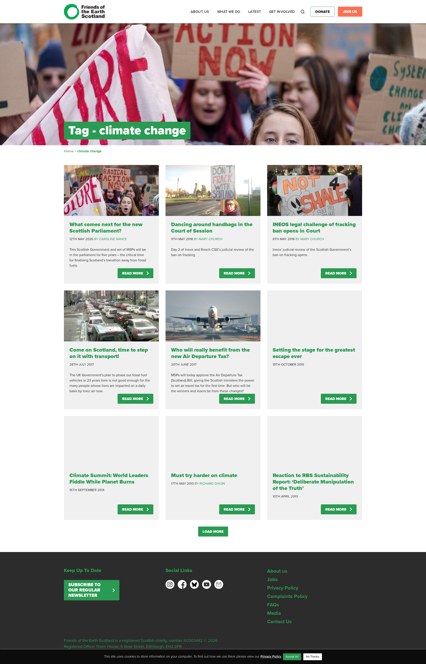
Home (69, 151)
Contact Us (279, 622)
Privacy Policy (282, 588)
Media (274, 613)
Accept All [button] (292, 656)
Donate (322, 12)
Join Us (350, 12)
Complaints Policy (287, 596)
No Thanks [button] (312, 656)
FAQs (273, 605)
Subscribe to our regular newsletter (84, 590)
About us (277, 571)
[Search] (303, 12)
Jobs (272, 579)
